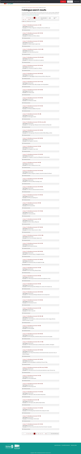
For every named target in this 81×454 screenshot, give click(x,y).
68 (28, 17)
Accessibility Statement (66, 445)
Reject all (70, 1)
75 (25, 19)
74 (23, 19)
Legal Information (57, 445)
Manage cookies (74, 445)
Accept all (63, 1)
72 (36, 17)
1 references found (26, 30)
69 (30, 17)
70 (32, 17)
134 (29, 19)
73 (38, 17)
